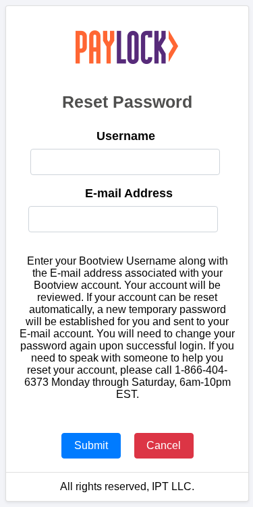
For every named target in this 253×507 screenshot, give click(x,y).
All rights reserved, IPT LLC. (127, 486)
